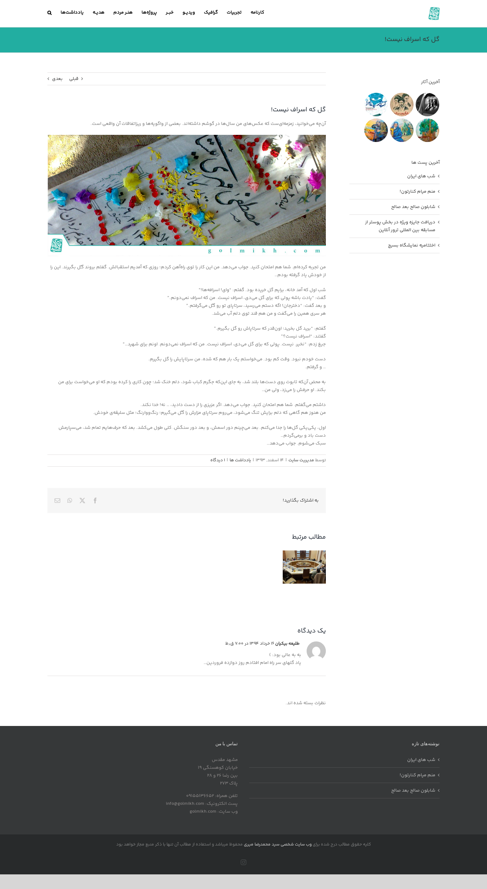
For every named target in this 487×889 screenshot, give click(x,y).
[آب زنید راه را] (376, 104)
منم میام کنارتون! (417, 191)
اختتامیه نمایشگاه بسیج (411, 245)
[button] (49, 12)
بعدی (57, 78)
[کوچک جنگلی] (427, 130)
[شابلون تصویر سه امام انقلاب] (427, 104)
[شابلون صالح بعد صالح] (401, 104)
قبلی (73, 78)
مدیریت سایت (301, 460)
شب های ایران (421, 176)
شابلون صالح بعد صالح (413, 206)
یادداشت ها (240, 460)
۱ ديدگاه (217, 460)
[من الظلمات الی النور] (376, 130)
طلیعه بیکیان (287, 643)
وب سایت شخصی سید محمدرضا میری (278, 844)
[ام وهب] (401, 130)
